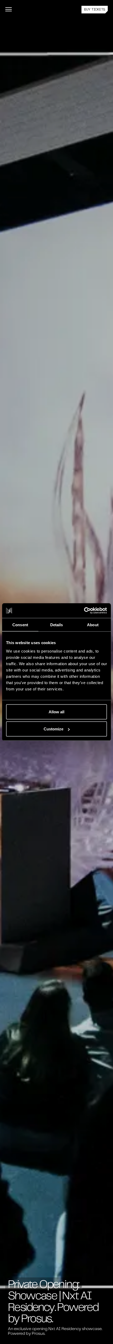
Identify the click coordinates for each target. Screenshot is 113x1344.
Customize (53, 729)
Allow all (56, 711)
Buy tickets (94, 9)
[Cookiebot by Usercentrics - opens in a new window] (84, 610)
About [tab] (93, 624)
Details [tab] (56, 624)
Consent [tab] (20, 624)
